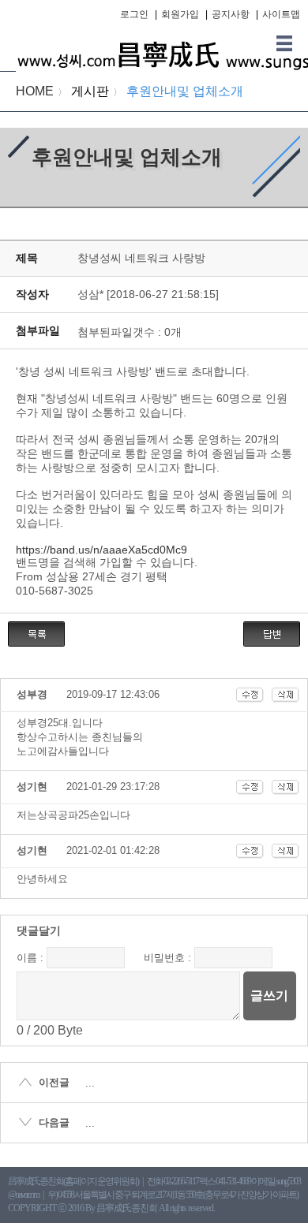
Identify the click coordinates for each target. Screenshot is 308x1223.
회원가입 (180, 14)
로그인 (134, 14)
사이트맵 (281, 14)
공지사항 (231, 14)
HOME (35, 91)
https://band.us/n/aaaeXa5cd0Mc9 (101, 549)
